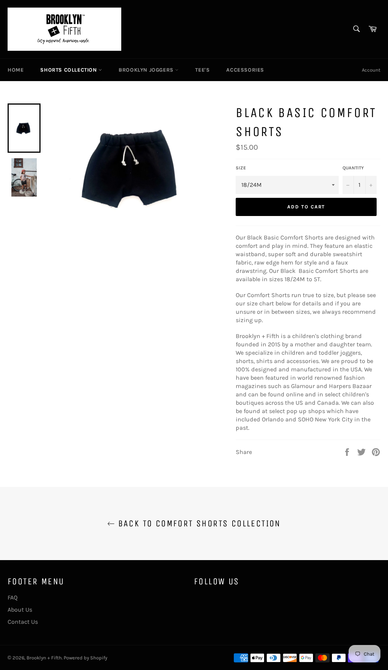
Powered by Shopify (85, 658)
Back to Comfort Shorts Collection (198, 523)
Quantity (353, 168)
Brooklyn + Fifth (44, 658)
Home (15, 70)
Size (241, 168)
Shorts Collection (69, 70)
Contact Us (23, 621)
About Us (20, 609)
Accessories (245, 70)
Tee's (202, 70)
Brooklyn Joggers (147, 70)
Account (371, 70)
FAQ (12, 597)
